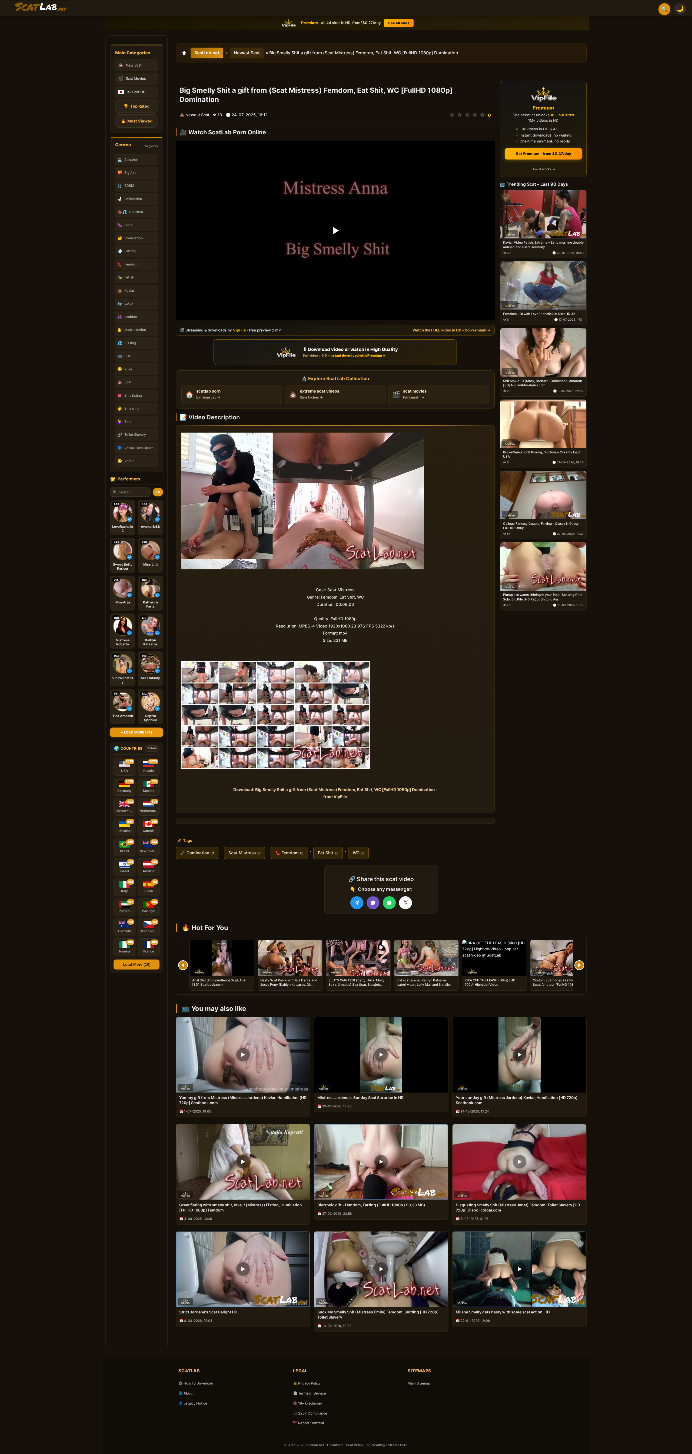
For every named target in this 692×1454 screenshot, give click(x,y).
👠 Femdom (287, 852)
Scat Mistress (242, 852)
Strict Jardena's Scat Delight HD (208, 1312)
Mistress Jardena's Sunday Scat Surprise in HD (360, 1097)
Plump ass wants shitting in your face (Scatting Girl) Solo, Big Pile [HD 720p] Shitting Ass (542, 597)
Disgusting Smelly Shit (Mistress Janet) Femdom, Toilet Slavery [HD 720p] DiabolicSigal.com (518, 1207)
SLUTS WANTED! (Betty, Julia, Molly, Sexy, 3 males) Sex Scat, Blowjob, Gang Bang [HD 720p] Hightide (356, 984)
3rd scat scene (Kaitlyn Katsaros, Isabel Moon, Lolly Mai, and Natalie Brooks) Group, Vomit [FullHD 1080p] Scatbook (425, 986)
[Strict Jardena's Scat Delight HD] (243, 1269)
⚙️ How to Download (195, 1383)
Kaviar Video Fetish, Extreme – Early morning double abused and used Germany (543, 245)
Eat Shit (325, 852)
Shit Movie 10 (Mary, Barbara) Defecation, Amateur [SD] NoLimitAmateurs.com (542, 383)
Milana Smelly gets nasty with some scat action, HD (503, 1312)
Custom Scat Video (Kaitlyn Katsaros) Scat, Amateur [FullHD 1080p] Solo (562, 982)
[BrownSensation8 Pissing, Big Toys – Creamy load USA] (543, 424)
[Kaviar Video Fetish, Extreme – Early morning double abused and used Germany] (543, 214)
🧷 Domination (194, 852)
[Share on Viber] (373, 902)
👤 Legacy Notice (192, 1403)
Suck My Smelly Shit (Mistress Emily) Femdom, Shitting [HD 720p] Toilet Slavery (378, 1314)
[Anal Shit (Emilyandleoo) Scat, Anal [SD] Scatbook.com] (222, 958)
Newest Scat (247, 52)
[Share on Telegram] (356, 902)
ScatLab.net (206, 52)
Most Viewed (136, 121)
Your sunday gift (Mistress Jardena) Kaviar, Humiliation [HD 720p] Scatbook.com (517, 1100)
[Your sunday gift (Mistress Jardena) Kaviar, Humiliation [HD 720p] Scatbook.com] (519, 1055)
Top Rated (136, 106)
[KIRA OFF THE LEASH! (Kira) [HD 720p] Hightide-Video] (494, 958)
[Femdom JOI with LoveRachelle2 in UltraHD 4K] (543, 285)
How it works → (543, 169)
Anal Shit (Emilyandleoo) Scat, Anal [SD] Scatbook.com (219, 982)
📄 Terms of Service (309, 1393)
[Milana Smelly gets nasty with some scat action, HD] (519, 1269)
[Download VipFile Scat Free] (41, 7)
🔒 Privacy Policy (307, 1383)
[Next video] (579, 965)
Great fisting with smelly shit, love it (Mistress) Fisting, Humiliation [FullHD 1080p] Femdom (240, 1207)
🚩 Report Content (308, 1423)
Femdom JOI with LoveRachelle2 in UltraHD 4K (539, 314)
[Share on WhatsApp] (389, 902)
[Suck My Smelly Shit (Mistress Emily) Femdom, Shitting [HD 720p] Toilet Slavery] (381, 1269)
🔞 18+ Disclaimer (307, 1403)
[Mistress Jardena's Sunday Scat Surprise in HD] (381, 1055)
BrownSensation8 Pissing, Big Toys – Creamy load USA (541, 454)
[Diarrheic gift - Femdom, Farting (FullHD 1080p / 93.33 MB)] (381, 1162)
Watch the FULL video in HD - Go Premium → (451, 330)
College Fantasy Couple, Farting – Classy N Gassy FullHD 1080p (541, 526)
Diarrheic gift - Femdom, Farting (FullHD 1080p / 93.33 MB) (371, 1205)
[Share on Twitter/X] (405, 902)
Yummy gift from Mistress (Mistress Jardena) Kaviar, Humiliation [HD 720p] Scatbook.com (243, 1100)
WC (356, 852)
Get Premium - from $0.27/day (543, 153)
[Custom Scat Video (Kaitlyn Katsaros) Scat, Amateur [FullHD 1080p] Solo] (562, 958)
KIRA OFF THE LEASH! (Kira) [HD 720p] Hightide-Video (490, 982)
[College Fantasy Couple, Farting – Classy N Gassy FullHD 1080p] (543, 495)
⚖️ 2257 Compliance (310, 1413)
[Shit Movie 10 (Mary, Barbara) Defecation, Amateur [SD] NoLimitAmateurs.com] (543, 352)
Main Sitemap (419, 1383)
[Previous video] (183, 965)
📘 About (186, 1393)
